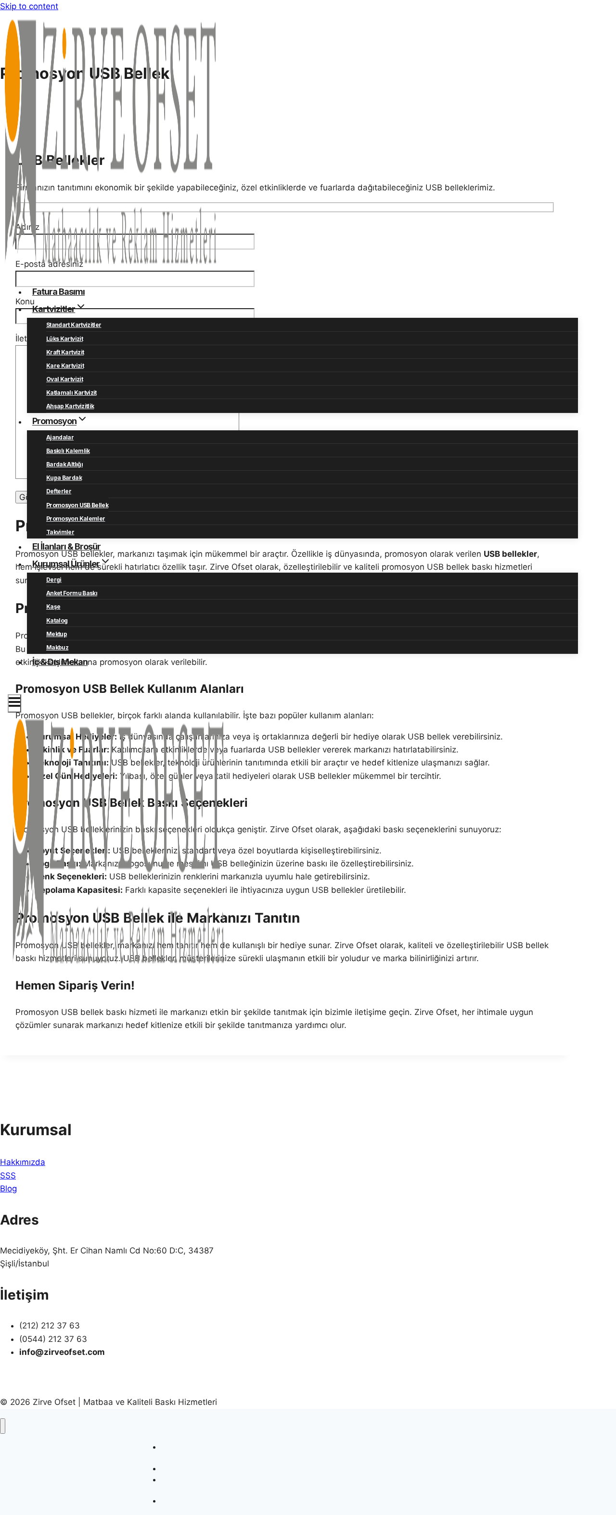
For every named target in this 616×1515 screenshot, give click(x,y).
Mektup (56, 634)
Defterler (58, 491)
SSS (8, 1175)
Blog (8, 1188)
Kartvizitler (177, 1469)
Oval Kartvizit (64, 379)
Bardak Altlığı (64, 464)
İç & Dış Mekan (60, 662)
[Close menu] (2, 1426)
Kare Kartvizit (65, 365)
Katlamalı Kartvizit (71, 392)
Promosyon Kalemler (75, 518)
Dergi (54, 579)
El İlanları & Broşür (66, 546)
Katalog (56, 620)
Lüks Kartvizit (64, 338)
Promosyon (178, 1501)
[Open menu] (14, 703)
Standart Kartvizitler (73, 324)
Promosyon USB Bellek (77, 505)
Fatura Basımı (58, 292)
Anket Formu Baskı (71, 593)
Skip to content (29, 6)
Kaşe (53, 606)
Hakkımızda (22, 1162)
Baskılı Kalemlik (68, 450)
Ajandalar (60, 437)
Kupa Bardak (64, 477)
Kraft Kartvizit (65, 352)
